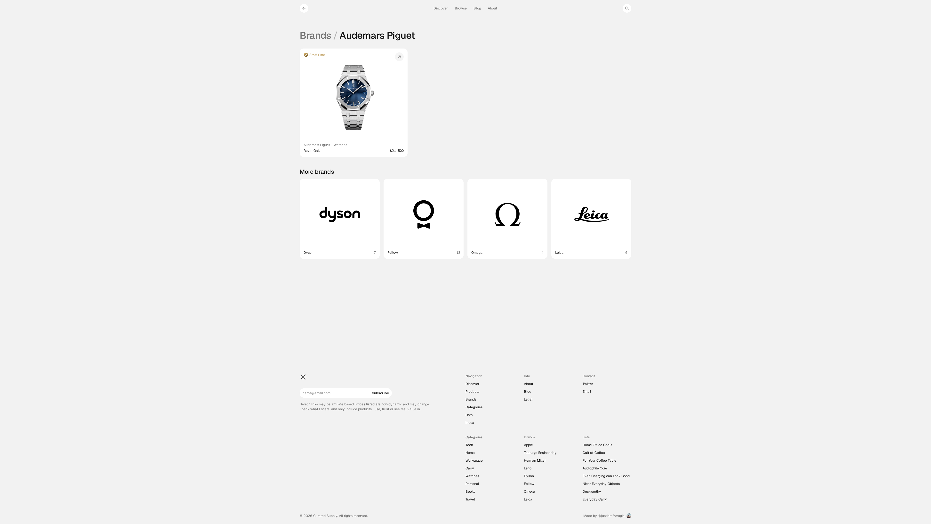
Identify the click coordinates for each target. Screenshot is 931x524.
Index (470, 422)
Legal (528, 399)
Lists (469, 415)
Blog (527, 391)
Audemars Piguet (317, 145)
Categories (474, 407)
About (528, 384)
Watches (340, 145)
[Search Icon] (627, 8)
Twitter (588, 384)
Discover (472, 384)
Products (472, 391)
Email (587, 391)
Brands (315, 35)
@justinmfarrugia (611, 516)
